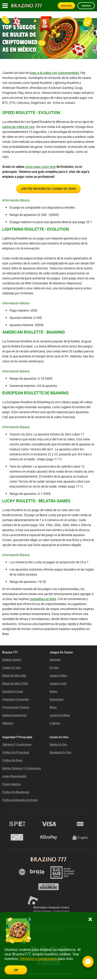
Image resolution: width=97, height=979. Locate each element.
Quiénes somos (11, 659)
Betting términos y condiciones (21, 768)
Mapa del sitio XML (14, 675)
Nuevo (54, 691)
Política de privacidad (15, 752)
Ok (16, 970)
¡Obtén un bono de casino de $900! (48, 188)
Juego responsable (14, 776)
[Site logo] (27, 6)
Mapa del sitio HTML (15, 683)
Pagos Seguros (11, 784)
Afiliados (7, 723)
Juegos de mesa (60, 715)
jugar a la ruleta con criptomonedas (54, 73)
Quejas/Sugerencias (14, 715)
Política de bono (12, 760)
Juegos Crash (58, 683)
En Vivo (54, 667)
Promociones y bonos (15, 707)
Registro (66, 5)
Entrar (86, 5)
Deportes (55, 659)
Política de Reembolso (15, 792)
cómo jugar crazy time (40, 166)
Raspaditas (56, 699)
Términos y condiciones (16, 744)
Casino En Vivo (11, 667)
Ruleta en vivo (58, 744)
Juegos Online (58, 675)
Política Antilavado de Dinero (20, 800)
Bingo (53, 707)
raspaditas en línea (43, 599)
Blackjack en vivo (60, 752)
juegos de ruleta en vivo (18, 127)
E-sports (55, 723)
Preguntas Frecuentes (15, 699)
